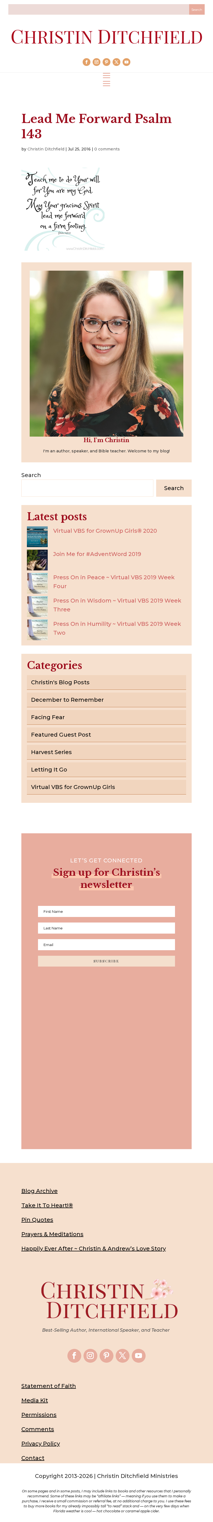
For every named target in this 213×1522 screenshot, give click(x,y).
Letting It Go (49, 769)
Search (31, 475)
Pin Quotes (37, 1219)
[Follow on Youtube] (126, 62)
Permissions (39, 1414)
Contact (32, 1458)
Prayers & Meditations (52, 1234)
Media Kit (34, 1400)
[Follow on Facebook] (86, 62)
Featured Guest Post (61, 734)
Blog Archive (39, 1191)
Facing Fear (48, 717)
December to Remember (67, 699)
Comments (37, 1429)
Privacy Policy (40, 1443)
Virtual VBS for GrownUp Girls (73, 787)
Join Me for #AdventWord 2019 (97, 554)
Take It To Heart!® (47, 1205)
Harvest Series (51, 752)
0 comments (107, 149)
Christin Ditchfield (45, 149)
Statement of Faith (48, 1386)
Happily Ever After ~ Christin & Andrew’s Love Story (93, 1248)
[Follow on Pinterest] (106, 62)
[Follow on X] (116, 62)
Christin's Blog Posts (60, 682)
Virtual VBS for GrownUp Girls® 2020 (105, 530)
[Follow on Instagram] (96, 62)
